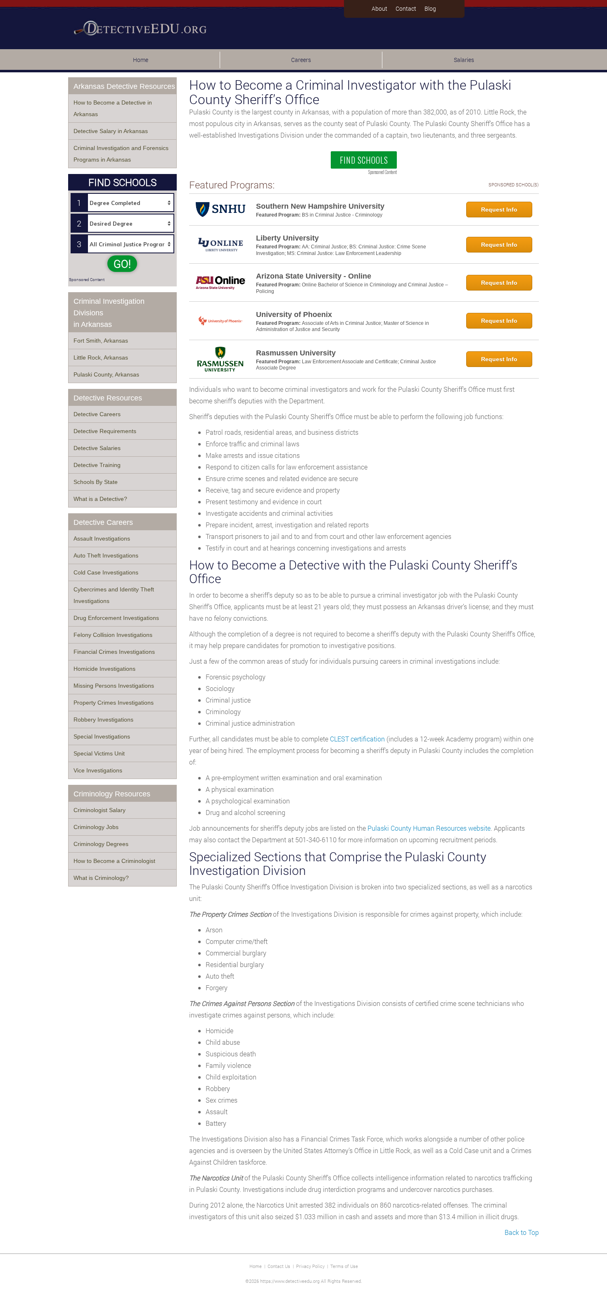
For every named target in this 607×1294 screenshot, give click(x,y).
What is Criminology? (101, 878)
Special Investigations (102, 736)
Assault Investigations (102, 538)
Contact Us (279, 1266)
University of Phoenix (294, 314)
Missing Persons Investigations (114, 685)
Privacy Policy (310, 1266)
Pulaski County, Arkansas (106, 374)
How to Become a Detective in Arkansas (113, 108)
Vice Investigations (98, 770)
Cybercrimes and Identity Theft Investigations (114, 595)
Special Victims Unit (99, 753)
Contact (406, 8)
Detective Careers (97, 414)
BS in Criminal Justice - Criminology (342, 215)
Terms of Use (344, 1266)
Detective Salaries (97, 448)
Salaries (464, 60)
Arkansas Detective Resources (124, 86)
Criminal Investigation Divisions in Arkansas (109, 313)
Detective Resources (108, 398)
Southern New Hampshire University (320, 206)
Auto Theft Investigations (106, 555)
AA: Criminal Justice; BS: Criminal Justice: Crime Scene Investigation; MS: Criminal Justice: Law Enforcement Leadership (341, 250)
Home (140, 60)
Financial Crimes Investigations (114, 651)
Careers (301, 60)
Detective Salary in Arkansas (111, 131)
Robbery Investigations (103, 719)
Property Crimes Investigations (114, 702)
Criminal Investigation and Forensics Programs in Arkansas (121, 154)
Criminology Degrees (101, 844)
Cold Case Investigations (106, 572)
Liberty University (287, 238)
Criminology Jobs (96, 827)
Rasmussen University (296, 353)
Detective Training (97, 465)
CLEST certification (357, 738)
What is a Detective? (100, 499)
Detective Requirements (105, 431)
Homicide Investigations (104, 668)
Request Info (499, 209)
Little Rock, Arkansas (101, 357)
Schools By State (96, 482)
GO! (122, 264)
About (379, 8)
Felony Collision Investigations (113, 635)
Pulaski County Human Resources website (429, 828)
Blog (430, 8)
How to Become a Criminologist (114, 861)
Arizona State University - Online (313, 276)
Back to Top (522, 1232)
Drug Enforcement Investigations (116, 618)
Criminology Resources (112, 794)
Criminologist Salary (100, 810)
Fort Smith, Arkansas (101, 340)
